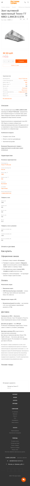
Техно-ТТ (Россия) (23, 78)
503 (26, 84)
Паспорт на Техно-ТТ (12, 386)
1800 (26, 82)
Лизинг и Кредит (15, 445)
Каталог (15, 394)
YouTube (21, 470)
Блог (15, 418)
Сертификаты (15, 420)
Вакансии (15, 413)
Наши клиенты (15, 422)
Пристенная (24, 90)
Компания (15, 408)
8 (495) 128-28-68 (10, 457)
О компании (15, 411)
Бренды (15, 403)
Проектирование (15, 430)
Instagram (13, 470)
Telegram (17, 470)
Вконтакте (9, 470)
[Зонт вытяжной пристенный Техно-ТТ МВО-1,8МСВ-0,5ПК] (15, 36)
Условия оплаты (15, 441)
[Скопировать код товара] (12, 20)
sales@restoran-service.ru (16, 460)
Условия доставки (15, 443)
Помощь (15, 438)
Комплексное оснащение (15, 432)
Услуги (15, 400)
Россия (25, 80)
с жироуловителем (22, 91)
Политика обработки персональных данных (15, 451)
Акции (15, 397)
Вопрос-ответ (15, 449)
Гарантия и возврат (15, 447)
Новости (15, 416)
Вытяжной (24, 88)
